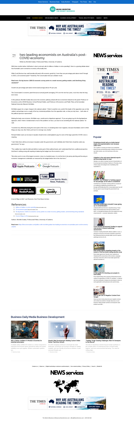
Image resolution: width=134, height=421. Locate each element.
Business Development (68, 18)
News (105, 18)
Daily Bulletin (65, 2)
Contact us (35, 366)
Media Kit (99, 366)
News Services (43, 2)
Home (28, 18)
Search (98, 18)
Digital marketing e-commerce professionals (57, 366)
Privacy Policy (86, 366)
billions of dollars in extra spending (59, 66)
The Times (83, 2)
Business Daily (55, 2)
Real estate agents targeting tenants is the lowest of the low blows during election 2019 (108, 251)
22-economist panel (24, 75)
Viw (94, 2)
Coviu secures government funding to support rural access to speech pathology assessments (108, 228)
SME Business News (51, 18)
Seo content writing (76, 366)
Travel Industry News (86, 18)
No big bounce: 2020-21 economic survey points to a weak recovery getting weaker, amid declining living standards (50, 211)
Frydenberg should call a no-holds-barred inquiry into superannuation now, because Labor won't (106, 144)
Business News (37, 18)
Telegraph (75, 2)
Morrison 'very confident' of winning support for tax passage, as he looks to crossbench (107, 180)
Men (90, 2)
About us (41, 366)
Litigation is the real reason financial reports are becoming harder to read (107, 158)
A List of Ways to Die (17, 199)
